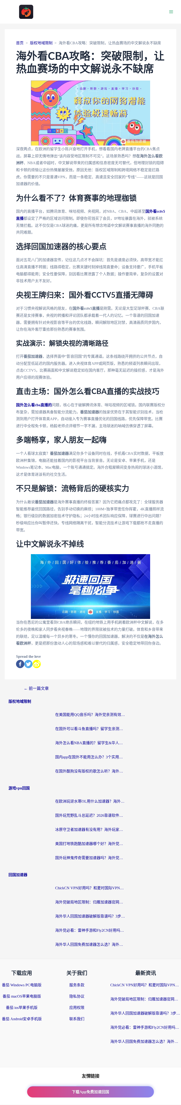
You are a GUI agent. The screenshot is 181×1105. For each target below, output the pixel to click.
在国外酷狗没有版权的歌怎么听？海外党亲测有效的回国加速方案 (90, 771)
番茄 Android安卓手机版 (22, 1019)
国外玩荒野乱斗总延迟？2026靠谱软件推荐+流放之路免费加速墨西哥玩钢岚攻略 (90, 815)
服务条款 (76, 985)
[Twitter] (28, 664)
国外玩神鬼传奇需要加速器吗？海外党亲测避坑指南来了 (90, 858)
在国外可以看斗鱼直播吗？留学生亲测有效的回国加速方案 (90, 729)
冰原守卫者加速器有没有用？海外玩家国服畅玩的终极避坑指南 (90, 830)
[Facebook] (20, 664)
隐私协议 (76, 996)
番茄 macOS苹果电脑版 (22, 996)
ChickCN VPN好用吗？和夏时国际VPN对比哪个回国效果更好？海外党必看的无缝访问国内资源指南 (90, 888)
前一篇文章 (36, 689)
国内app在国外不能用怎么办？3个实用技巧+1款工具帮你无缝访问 (90, 757)
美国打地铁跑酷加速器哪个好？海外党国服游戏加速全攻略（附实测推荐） (90, 844)
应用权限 (76, 1008)
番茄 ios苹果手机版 (21, 1008)
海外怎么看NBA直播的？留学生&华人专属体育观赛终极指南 (90, 743)
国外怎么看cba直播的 (34, 405)
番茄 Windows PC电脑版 (21, 985)
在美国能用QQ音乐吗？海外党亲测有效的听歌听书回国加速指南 (90, 715)
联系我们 (76, 1019)
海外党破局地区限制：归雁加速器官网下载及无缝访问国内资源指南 (90, 902)
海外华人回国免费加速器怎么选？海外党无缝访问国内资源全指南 (90, 944)
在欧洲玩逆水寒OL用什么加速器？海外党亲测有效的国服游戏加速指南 (90, 801)
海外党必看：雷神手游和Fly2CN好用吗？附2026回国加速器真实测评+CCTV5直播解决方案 (90, 930)
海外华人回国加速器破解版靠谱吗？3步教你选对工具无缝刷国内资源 (90, 916)
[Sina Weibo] (37, 664)
